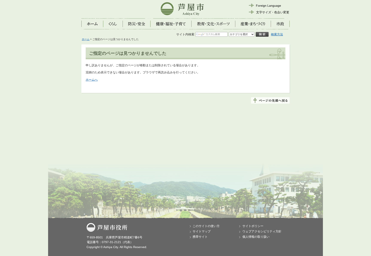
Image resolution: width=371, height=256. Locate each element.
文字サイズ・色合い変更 (272, 12)
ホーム (86, 39)
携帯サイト (200, 236)
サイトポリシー (252, 226)
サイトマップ (202, 231)
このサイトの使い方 (206, 226)
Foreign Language (268, 5)
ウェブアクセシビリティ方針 (261, 231)
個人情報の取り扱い (255, 236)
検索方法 (277, 34)
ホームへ (92, 79)
